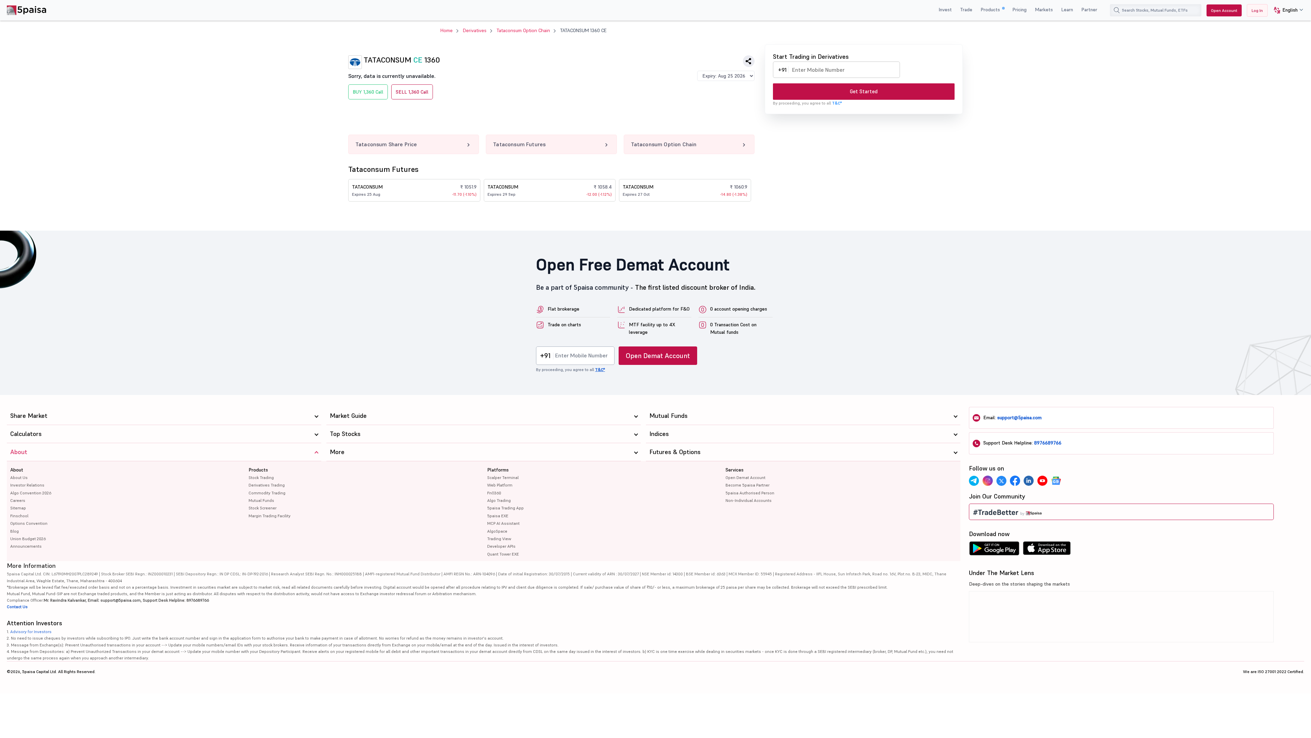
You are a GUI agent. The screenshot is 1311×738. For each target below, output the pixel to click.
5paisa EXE (497, 515)
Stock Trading (261, 477)
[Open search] (1117, 10)
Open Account (1224, 10)
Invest (945, 9)
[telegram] (974, 481)
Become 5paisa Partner (747, 485)
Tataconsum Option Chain (523, 30)
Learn (1067, 9)
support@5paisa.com (1019, 417)
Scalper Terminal (503, 477)
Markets (1044, 9)
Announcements (26, 546)
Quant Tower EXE (503, 554)
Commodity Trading (267, 492)
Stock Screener (263, 507)
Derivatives (475, 30)
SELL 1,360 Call (412, 92)
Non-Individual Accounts (748, 500)
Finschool (19, 515)
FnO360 (494, 492)
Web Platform (499, 485)
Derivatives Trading (267, 485)
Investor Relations (27, 485)
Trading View (499, 538)
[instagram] (988, 481)
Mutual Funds (261, 500)
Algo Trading (499, 500)
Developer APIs (501, 546)
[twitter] (1001, 481)
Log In (1257, 10)
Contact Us (17, 606)
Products (991, 9)
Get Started (864, 91)
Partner (1089, 9)
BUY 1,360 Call (368, 92)
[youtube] (1042, 481)
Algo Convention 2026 (30, 492)
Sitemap (18, 507)
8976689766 (1047, 443)
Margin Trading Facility (270, 515)
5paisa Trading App (505, 507)
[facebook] (1015, 481)
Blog (14, 531)
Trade (966, 9)
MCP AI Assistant (503, 523)
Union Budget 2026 (28, 538)
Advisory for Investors (31, 631)
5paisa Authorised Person (749, 492)
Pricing (1019, 9)
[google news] (1056, 481)
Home (446, 30)
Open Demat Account (658, 355)
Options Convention (28, 523)
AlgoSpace (497, 531)
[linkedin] (1029, 481)
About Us (19, 477)
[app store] (1047, 550)
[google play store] (994, 550)
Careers (17, 500)
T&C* (837, 103)
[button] (1286, 10)
